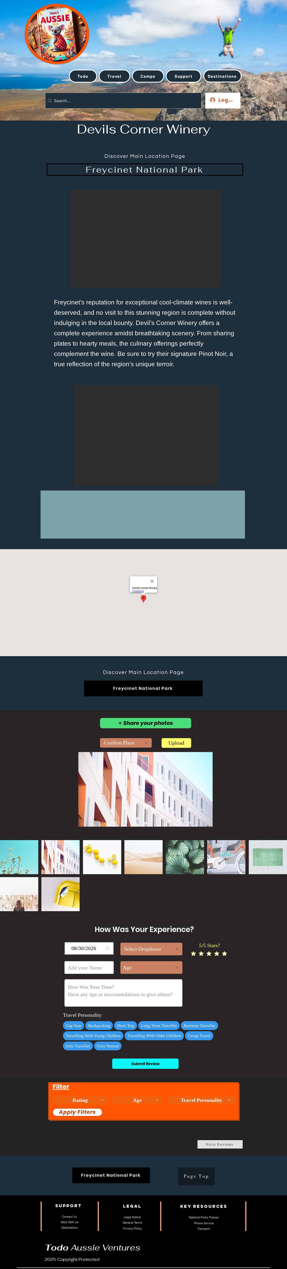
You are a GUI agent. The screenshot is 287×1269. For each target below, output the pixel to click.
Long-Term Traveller (159, 1025)
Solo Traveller (78, 1046)
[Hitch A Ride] (42, 29)
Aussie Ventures (92, 1247)
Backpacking (99, 1025)
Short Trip (125, 1025)
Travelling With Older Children (154, 1035)
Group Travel (199, 1035)
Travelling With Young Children (93, 1035)
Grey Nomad (108, 1046)
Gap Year (73, 1025)
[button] (114, 76)
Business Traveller (199, 1025)
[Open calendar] (107, 948)
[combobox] (126, 743)
